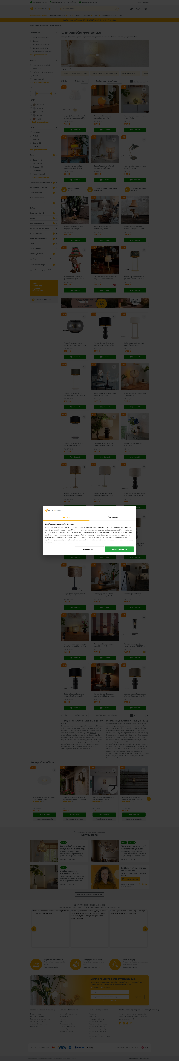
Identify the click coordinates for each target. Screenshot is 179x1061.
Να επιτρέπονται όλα (119, 549)
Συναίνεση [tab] (66, 517)
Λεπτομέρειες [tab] (113, 517)
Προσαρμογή (88, 549)
